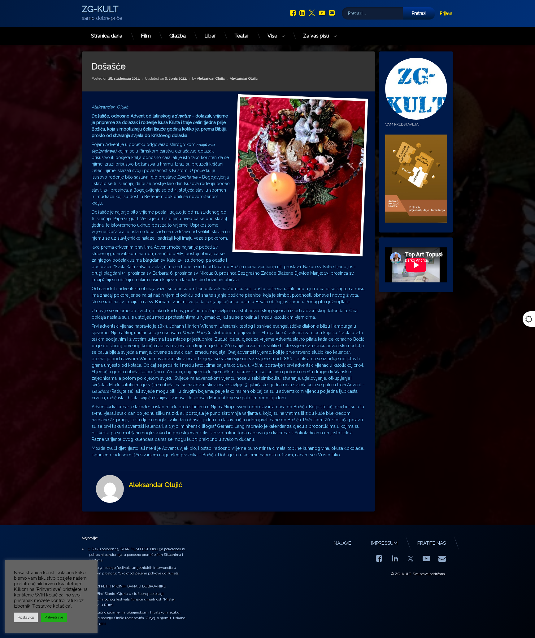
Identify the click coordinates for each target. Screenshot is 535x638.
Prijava (446, 13)
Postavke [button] (26, 617)
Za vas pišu (316, 36)
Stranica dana (106, 36)
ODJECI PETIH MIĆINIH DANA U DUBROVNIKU (127, 586)
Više (272, 36)
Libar (210, 36)
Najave (342, 543)
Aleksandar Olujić (211, 79)
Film (146, 36)
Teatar (241, 36)
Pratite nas (431, 543)
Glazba (177, 36)
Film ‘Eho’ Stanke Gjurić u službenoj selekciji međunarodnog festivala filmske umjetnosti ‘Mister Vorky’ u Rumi (131, 599)
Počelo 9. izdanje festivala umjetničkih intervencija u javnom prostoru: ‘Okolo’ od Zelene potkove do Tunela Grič (133, 573)
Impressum (384, 543)
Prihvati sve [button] (54, 617)
